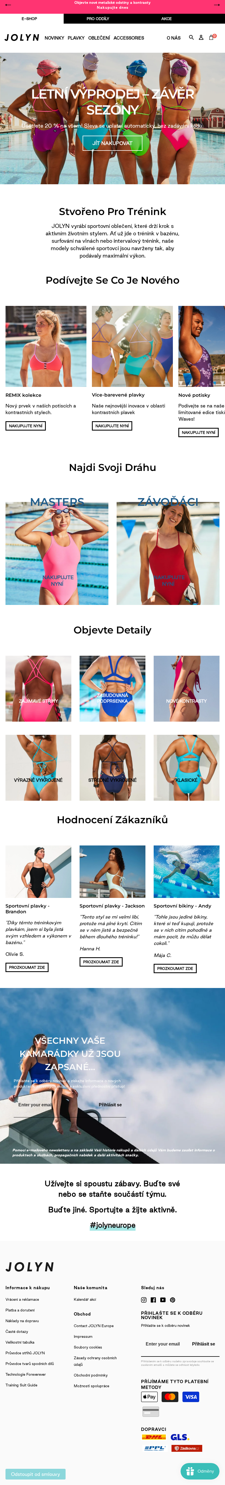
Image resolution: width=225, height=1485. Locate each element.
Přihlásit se (110, 1104)
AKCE (166, 19)
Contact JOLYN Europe (94, 1326)
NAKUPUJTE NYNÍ (25, 426)
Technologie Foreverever (25, 1374)
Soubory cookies (88, 1347)
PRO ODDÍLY (98, 19)
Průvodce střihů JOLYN (25, 1353)
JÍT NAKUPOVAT (112, 143)
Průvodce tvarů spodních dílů (29, 1364)
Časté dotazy (16, 1331)
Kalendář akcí (85, 1299)
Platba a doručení (20, 1310)
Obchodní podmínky (91, 1375)
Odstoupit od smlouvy (35, 1474)
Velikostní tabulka (19, 1342)
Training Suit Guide (21, 1385)
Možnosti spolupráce (91, 1386)
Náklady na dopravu (22, 1321)
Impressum (83, 1336)
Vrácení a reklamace (22, 1299)
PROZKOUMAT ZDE (27, 967)
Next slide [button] (217, 5)
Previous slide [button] (8, 5)
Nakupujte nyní (58, 581)
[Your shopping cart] (212, 43)
